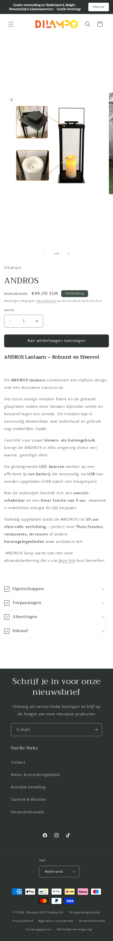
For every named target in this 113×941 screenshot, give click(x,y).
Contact (18, 762)
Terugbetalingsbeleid (84, 912)
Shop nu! (98, 7)
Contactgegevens (39, 929)
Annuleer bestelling (28, 787)
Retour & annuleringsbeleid (35, 775)
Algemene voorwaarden (56, 921)
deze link (66, 560)
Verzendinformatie (27, 812)
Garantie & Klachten (28, 799)
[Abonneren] (96, 729)
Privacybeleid (23, 921)
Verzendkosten (46, 301)
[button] (11, 24)
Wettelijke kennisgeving (74, 929)
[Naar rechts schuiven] (69, 254)
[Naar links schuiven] (44, 254)
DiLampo (32, 912)
